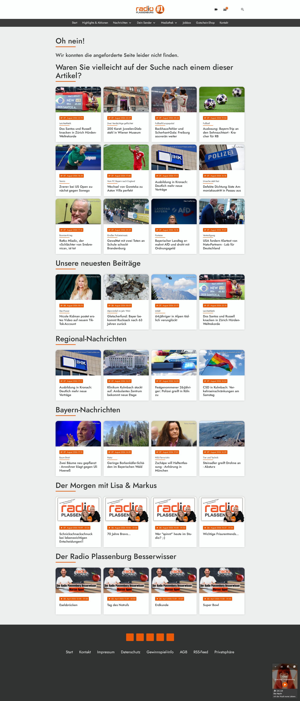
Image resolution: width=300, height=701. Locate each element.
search (242, 9)
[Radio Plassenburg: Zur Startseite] (150, 9)
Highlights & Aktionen (95, 23)
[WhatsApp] (59, 9)
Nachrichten (120, 23)
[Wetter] (234, 9)
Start (74, 23)
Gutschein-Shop (205, 23)
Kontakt (224, 23)
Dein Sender (144, 23)
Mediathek (167, 23)
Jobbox (187, 23)
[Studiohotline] (84, 9)
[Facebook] (65, 9)
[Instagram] (71, 9)
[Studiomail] (77, 9)
